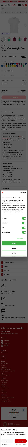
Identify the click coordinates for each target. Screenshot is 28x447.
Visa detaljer (20, 238)
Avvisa (14, 253)
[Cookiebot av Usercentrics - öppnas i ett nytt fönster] (20, 193)
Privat (7, 441)
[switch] (24, 223)
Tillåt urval (14, 248)
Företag (20, 441)
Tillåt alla (14, 243)
